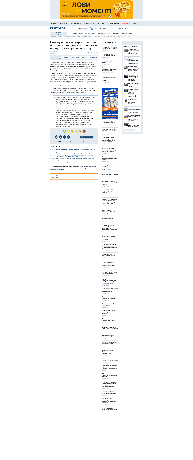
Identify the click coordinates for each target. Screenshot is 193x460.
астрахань (77, 142)
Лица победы (126, 23)
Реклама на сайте (113, 23)
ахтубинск (83, 142)
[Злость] (84, 131)
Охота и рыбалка (76, 23)
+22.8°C (95, 28)
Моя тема (135, 23)
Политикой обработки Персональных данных (87, 36)
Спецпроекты (101, 23)
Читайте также (55, 147)
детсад (89, 142)
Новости (53, 23)
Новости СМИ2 (54, 175)
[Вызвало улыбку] (68, 131)
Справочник (63, 23)
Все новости (129, 130)
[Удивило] (76, 131)
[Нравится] (64, 131)
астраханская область (67, 142)
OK (129, 36)
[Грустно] (80, 131)
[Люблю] (72, 131)
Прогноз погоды (89, 23)
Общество (58, 34)
